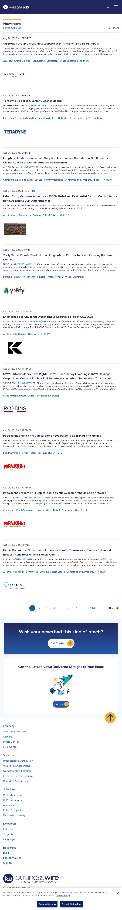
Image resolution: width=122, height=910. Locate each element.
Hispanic (39, 510)
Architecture (10, 215)
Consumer (8, 510)
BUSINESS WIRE (25, 48)
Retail (60, 453)
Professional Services (59, 276)
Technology (95, 118)
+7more (107, 179)
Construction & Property (78, 179)
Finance (31, 276)
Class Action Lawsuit (14, 395)
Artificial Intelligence (14, 334)
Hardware (33, 334)
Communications (53, 179)
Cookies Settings (47, 904)
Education (52, 60)
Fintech (41, 276)
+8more (84, 60)
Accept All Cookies (71, 904)
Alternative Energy (13, 571)
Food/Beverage (11, 453)
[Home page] (16, 7)
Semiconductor (78, 118)
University (78, 276)
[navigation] (115, 7)
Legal (97, 179)
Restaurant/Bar (46, 453)
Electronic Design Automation (20, 118)
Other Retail (29, 453)
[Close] (118, 893)
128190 (92, 608)
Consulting (38, 60)
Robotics (63, 118)
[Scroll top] (110, 717)
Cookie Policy (63, 895)
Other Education (69, 60)
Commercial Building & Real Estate (22, 179)
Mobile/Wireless (47, 118)
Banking (7, 276)
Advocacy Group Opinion (16, 60)
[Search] (108, 7)
